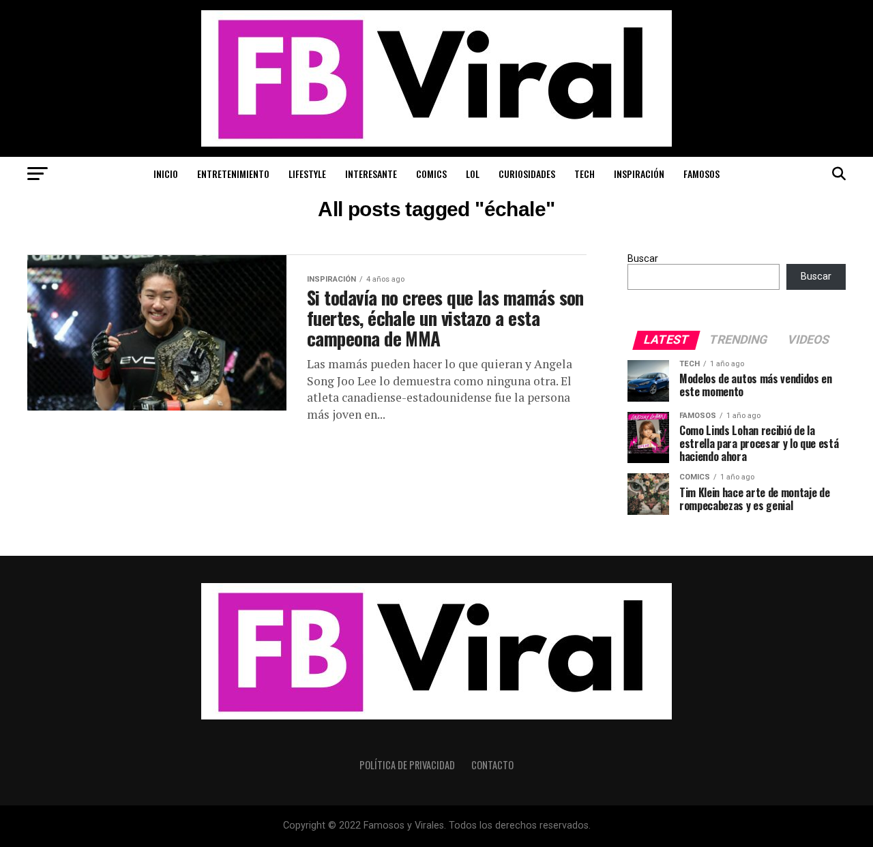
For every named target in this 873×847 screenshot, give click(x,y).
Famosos (701, 173)
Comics (431, 173)
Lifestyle (307, 173)
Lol (472, 173)
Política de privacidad (407, 765)
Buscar (642, 259)
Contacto (492, 765)
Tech (584, 173)
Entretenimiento (233, 173)
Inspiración (639, 173)
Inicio (165, 173)
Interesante (371, 173)
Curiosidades (527, 173)
